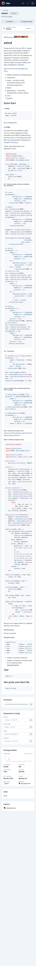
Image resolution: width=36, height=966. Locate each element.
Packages (5, 10)
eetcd (4, 13)
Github (5, 796)
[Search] (28, 3)
